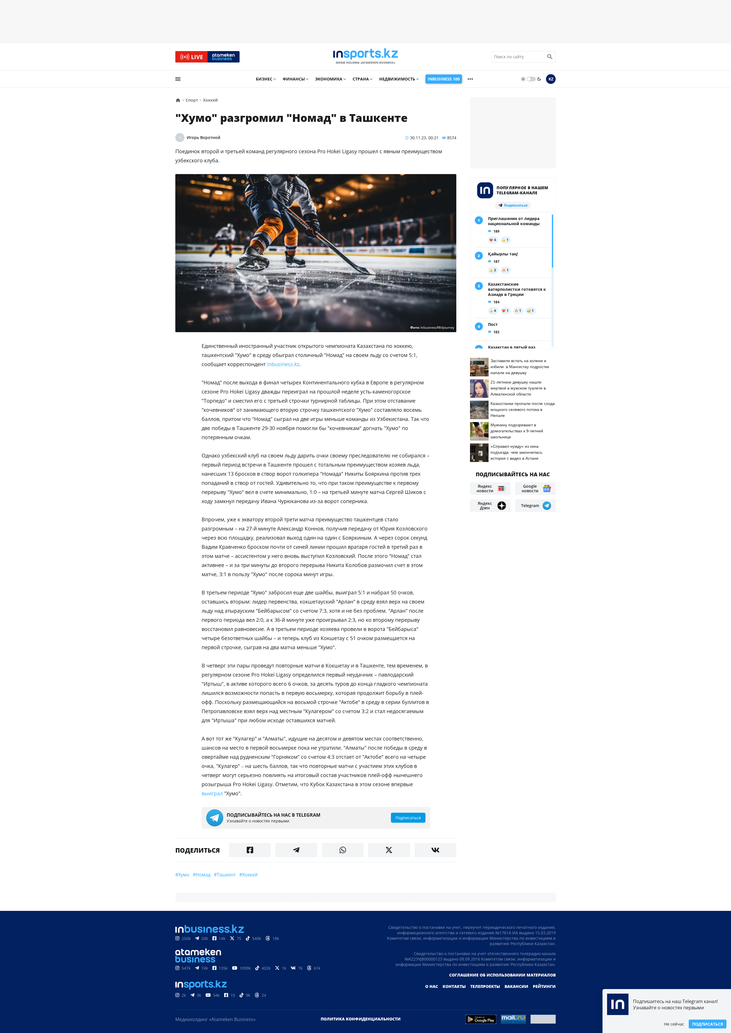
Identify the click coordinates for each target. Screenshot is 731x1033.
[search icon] (550, 56)
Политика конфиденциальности (361, 1019)
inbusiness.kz (283, 364)
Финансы (294, 79)
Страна (361, 79)
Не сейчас (674, 1024)
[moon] (539, 79)
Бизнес (264, 79)
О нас (431, 986)
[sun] (523, 79)
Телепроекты (485, 986)
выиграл (212, 793)
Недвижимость (397, 79)
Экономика (328, 79)
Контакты (454, 986)
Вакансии (516, 986)
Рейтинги (544, 986)
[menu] (177, 79)
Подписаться (707, 1024)
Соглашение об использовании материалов (502, 975)
